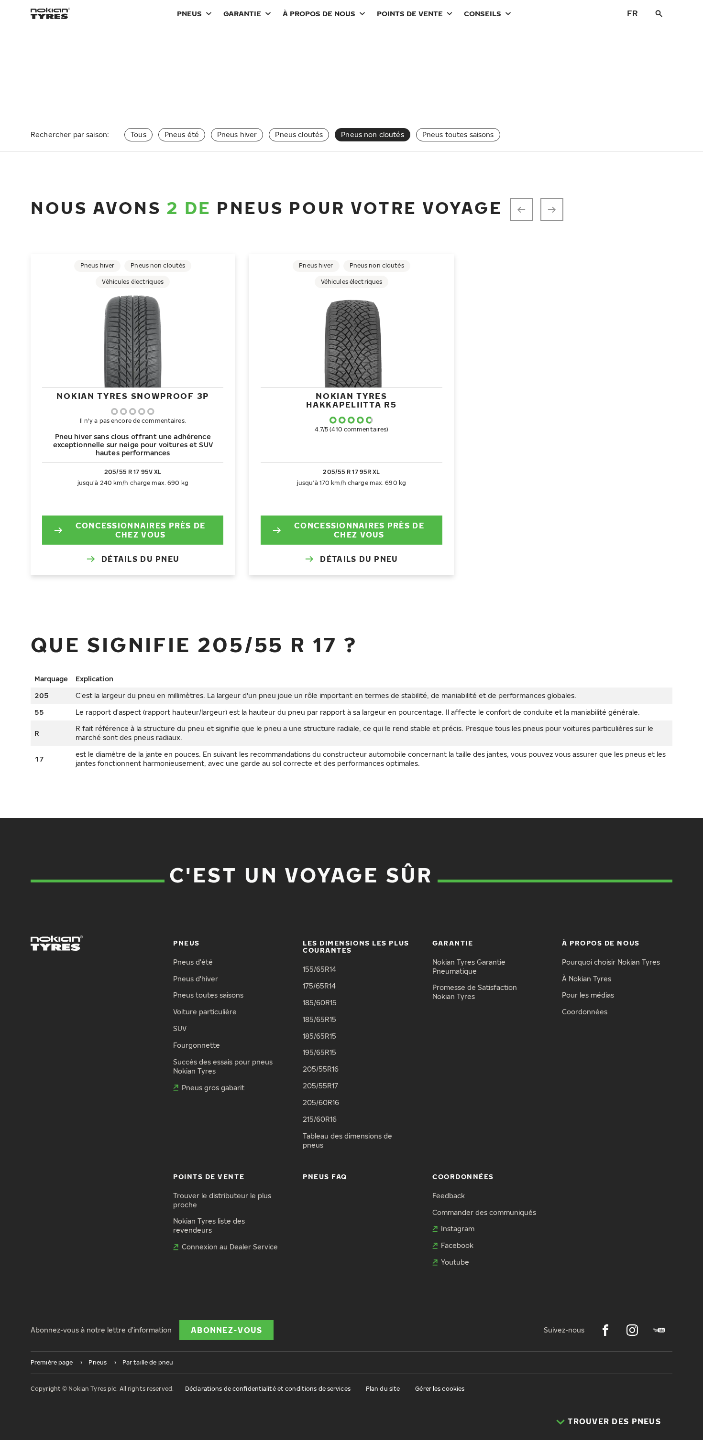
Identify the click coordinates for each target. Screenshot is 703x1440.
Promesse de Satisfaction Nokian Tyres (474, 991)
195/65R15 (319, 1052)
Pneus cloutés (299, 134)
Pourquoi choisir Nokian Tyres (611, 962)
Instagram (457, 1229)
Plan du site (383, 1388)
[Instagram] (632, 1330)
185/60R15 (320, 1003)
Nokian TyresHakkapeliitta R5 (351, 400)
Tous (138, 134)
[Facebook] (605, 1330)
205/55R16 (321, 1069)
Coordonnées (584, 1012)
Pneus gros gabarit (213, 1088)
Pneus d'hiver (195, 979)
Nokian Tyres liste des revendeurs (209, 1225)
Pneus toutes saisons (458, 134)
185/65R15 (319, 1019)
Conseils (482, 13)
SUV (180, 1028)
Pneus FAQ (325, 1176)
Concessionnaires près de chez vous (141, 530)
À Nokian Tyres (586, 979)
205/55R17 (320, 1086)
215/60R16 (320, 1119)
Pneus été (182, 134)
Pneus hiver (237, 134)
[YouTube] (659, 1330)
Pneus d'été (193, 962)
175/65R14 (319, 986)
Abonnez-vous (226, 1330)
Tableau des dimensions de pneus (347, 1140)
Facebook (457, 1245)
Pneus (189, 13)
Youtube (455, 1262)
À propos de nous (319, 13)
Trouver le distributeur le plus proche (222, 1200)
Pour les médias (588, 995)
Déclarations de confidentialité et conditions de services (268, 1388)
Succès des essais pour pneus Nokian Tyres (223, 1066)
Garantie (242, 13)
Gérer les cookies (439, 1388)
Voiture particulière (205, 1012)
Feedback (448, 1196)
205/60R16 (321, 1102)
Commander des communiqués (484, 1212)
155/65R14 (319, 969)
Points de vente (410, 13)
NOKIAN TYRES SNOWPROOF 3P (132, 396)
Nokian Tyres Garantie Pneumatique (468, 966)
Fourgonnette (196, 1045)
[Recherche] (659, 13)
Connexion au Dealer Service (230, 1247)
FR (632, 13)
